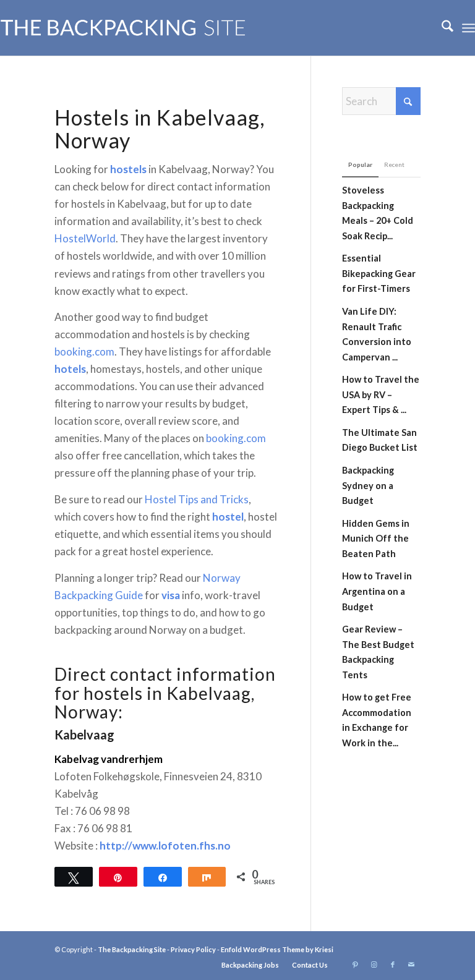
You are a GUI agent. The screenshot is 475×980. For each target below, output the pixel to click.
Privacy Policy (193, 949)
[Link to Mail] (411, 964)
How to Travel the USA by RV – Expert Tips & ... (380, 394)
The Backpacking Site (132, 949)
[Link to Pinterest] (355, 964)
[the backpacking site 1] (123, 28)
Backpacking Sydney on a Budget (368, 485)
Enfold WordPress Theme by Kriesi (277, 949)
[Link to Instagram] (374, 964)
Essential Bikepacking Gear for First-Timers (379, 273)
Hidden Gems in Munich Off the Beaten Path (375, 538)
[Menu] (468, 28)
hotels (70, 368)
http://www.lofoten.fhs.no (165, 845)
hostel (228, 516)
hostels (128, 169)
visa (170, 595)
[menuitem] (441, 28)
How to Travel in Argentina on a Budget (377, 591)
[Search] (441, 28)
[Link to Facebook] (392, 964)
